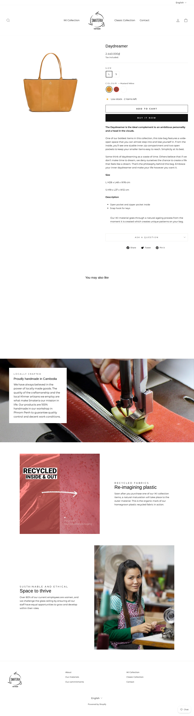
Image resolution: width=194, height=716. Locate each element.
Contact (144, 20)
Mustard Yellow (109, 89)
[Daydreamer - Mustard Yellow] (23, 340)
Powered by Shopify (97, 704)
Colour (119, 83)
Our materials (72, 677)
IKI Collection (72, 20)
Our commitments (74, 682)
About (68, 672)
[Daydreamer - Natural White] (31, 340)
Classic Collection (124, 20)
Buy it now (146, 118)
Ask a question (147, 237)
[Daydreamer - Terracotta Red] (27, 340)
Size (108, 68)
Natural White (124, 89)
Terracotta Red (116, 89)
